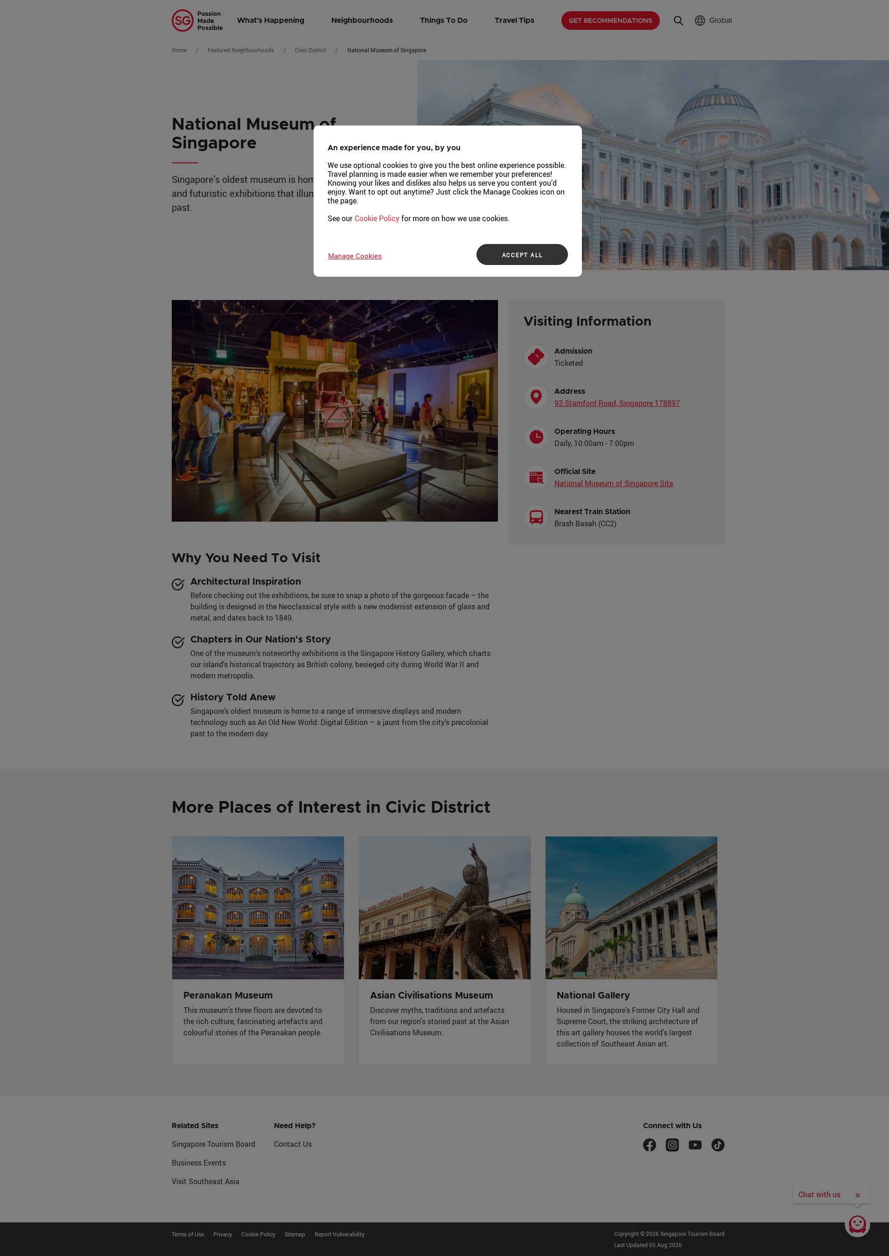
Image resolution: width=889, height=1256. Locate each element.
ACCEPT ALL (522, 254)
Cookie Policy (377, 218)
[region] (448, 201)
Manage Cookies (355, 255)
